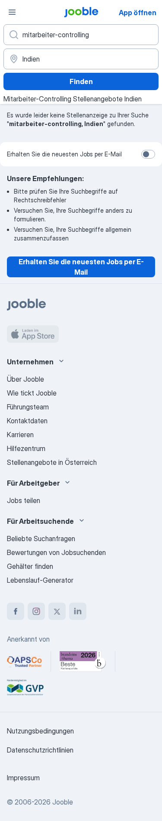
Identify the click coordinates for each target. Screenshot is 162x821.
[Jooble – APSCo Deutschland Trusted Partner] (24, 661)
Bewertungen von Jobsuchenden (56, 552)
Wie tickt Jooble (32, 393)
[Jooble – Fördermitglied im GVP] (25, 687)
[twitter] (57, 611)
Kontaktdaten (27, 420)
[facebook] (15, 611)
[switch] (148, 154)
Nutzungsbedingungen (40, 731)
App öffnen (137, 12)
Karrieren (20, 434)
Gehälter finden (30, 566)
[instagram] (36, 611)
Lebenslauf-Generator (40, 580)
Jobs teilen (23, 500)
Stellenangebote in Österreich (52, 462)
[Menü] (12, 12)
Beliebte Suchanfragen (41, 538)
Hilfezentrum (26, 448)
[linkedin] (77, 611)
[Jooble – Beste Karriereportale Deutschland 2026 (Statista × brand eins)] (83, 661)
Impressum (23, 777)
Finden (81, 81)
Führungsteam (28, 406)
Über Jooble (25, 379)
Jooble (62, 802)
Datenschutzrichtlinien (40, 750)
